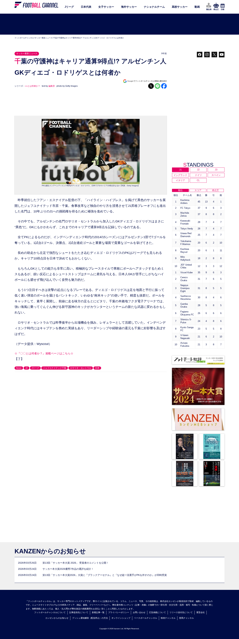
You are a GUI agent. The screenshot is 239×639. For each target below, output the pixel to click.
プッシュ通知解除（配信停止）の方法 (90, 618)
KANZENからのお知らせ (50, 551)
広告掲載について (157, 612)
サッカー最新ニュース (43, 38)
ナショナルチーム (154, 6)
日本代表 (86, 6)
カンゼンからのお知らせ (56, 618)
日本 (97, 368)
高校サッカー (180, 6)
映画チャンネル (168, 618)
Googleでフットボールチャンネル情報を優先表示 (147, 81)
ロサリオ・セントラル (80, 368)
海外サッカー (129, 6)
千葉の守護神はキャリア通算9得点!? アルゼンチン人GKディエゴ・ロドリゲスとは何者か (88, 38)
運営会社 (200, 612)
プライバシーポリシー (118, 612)
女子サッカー (106, 6)
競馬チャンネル (186, 618)
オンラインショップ (120, 618)
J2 (26, 368)
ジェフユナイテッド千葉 (54, 368)
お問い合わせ (139, 612)
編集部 (51, 86)
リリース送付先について (181, 612)
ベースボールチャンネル (145, 618)
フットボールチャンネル (24, 38)
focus (18, 368)
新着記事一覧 (98, 612)
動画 (197, 6)
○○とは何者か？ (32, 86)
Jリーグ (69, 6)
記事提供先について (78, 612)
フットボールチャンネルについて (50, 612)
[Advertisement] (119, 24)
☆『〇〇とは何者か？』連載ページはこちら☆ (44, 353)
